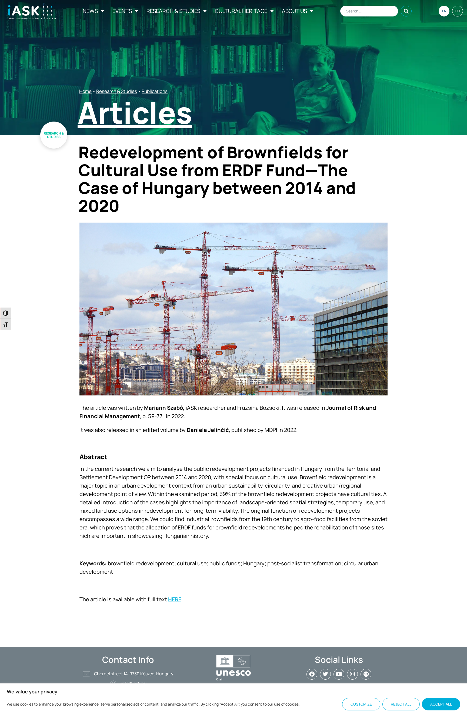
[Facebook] (311, 674)
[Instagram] (352, 674)
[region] (233, 699)
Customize (361, 704)
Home (85, 91)
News (90, 11)
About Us (294, 11)
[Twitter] (325, 674)
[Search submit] (406, 11)
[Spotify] (366, 674)
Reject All (401, 704)
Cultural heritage (241, 11)
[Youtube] (338, 674)
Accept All (441, 704)
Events (122, 11)
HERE (174, 599)
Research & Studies (173, 11)
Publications (155, 91)
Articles (135, 112)
